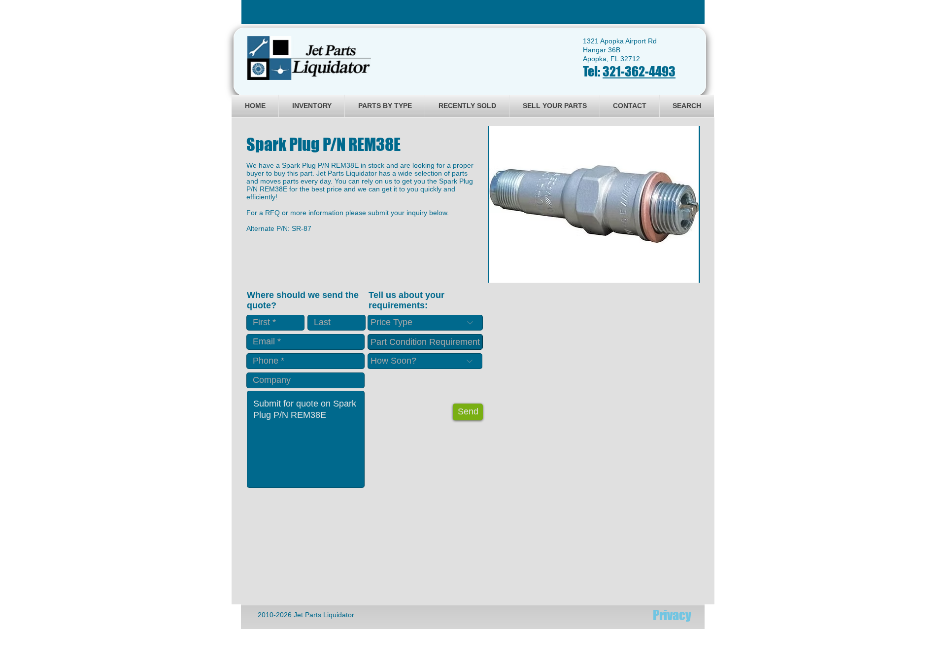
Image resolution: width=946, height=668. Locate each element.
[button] (594, 204)
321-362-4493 (639, 71)
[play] (679, 274)
